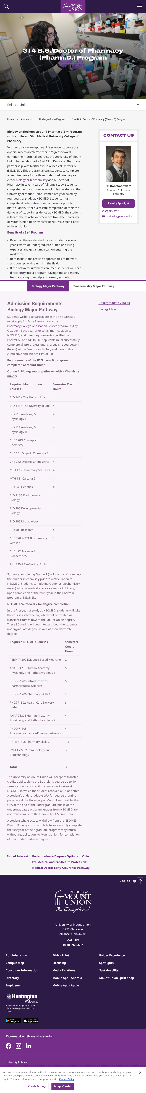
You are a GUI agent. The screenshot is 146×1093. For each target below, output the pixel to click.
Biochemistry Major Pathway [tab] (93, 286)
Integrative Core (35, 203)
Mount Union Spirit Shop (116, 978)
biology (21, 180)
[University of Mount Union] (73, 6)
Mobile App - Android (67, 978)
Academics (26, 119)
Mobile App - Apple (66, 985)
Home (10, 119)
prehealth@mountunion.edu (120, 216)
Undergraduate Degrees (52, 119)
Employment (15, 985)
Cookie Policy (66, 1079)
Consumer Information (22, 970)
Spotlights (106, 963)
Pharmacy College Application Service (32, 326)
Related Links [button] (17, 105)
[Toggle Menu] (139, 6)
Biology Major (107, 309)
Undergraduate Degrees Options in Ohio (60, 856)
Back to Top (128, 881)
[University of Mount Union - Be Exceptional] (73, 901)
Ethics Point (61, 955)
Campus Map (15, 963)
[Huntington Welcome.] (22, 998)
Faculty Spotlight (118, 203)
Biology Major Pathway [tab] (48, 286)
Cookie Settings (37, 1086)
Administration (16, 955)
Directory (12, 978)
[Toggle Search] (6, 6)
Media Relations (64, 970)
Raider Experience (112, 955)
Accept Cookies (63, 1086)
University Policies (16, 1062)
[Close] (140, 1073)
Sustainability (109, 970)
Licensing (59, 963)
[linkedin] (28, 1046)
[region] (73, 1080)
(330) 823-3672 (110, 211)
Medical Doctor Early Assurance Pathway (61, 868)
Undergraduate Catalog (114, 303)
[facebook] (8, 1046)
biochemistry (39, 180)
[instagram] (18, 1046)
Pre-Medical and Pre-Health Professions (60, 862)
